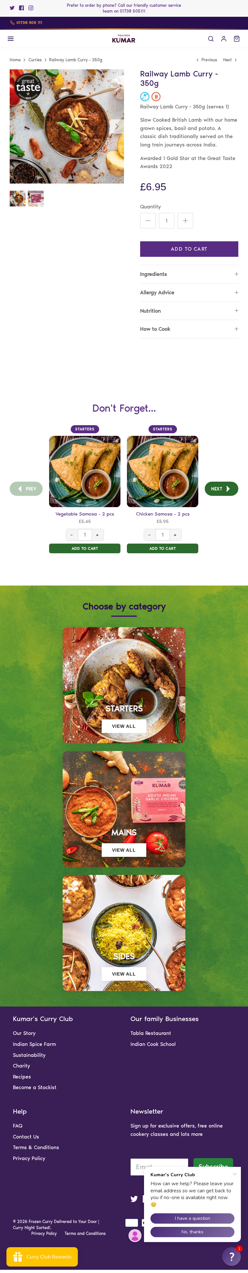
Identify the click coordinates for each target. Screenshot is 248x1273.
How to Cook (155, 329)
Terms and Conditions (85, 1233)
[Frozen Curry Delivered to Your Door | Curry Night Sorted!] (124, 39)
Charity (21, 1066)
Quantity (150, 207)
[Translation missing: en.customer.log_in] (224, 38)
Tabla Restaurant (150, 1033)
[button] (231, 1256)
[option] (67, 126)
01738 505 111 (29, 22)
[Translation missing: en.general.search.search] (211, 38)
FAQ (17, 1126)
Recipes (22, 1077)
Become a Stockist (35, 1087)
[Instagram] (30, 7)
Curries (35, 59)
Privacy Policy (29, 1158)
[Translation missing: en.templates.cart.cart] (237, 38)
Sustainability (29, 1055)
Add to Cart (189, 249)
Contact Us (26, 1137)
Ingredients (153, 274)
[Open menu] (10, 38)
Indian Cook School (153, 1044)
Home (15, 59)
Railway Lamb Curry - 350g (75, 59)
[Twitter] (12, 7)
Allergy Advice (157, 292)
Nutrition (150, 311)
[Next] (117, 126)
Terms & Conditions (36, 1147)
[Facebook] (21, 7)
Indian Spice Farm (34, 1044)
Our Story (24, 1033)
